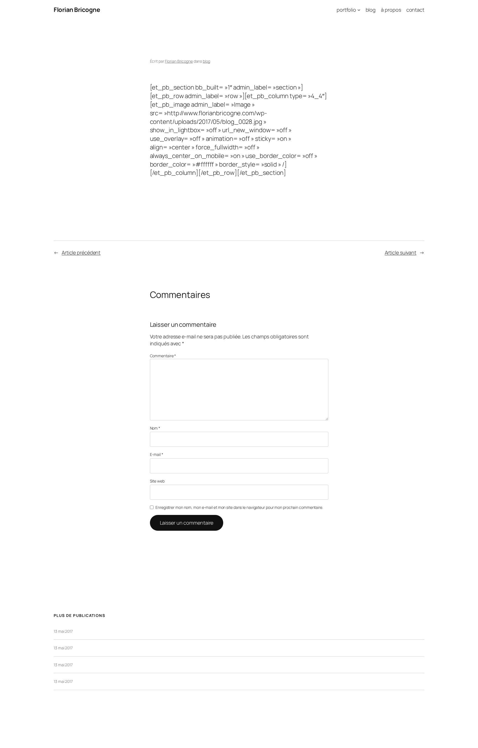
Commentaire (163, 355)
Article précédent (81, 252)
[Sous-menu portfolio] (358, 9)
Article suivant (401, 252)
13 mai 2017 (63, 631)
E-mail (156, 454)
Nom (155, 428)
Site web (157, 481)
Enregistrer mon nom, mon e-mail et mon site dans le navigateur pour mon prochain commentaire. (239, 507)
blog (206, 61)
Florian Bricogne (77, 10)
